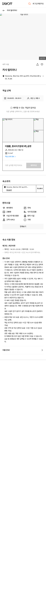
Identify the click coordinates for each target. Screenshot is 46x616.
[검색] (29, 4)
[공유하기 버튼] (37, 64)
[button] (18, 130)
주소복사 (40, 188)
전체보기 (23, 226)
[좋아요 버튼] (42, 64)
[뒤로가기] (4, 10)
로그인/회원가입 (38, 4)
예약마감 (34, 165)
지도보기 (9, 190)
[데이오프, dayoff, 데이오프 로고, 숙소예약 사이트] (7, 3)
